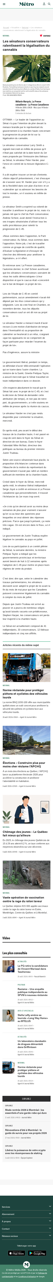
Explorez (26, 1098)
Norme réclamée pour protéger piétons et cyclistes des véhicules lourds (25, 693)
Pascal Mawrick (40, 976)
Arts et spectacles (25, 1011)
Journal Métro (27, 1117)
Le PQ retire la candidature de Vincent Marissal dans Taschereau (33, 968)
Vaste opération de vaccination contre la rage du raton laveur (23, 899)
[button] (3, 4)
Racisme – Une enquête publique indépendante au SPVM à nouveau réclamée (33, 992)
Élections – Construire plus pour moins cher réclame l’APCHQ (24, 764)
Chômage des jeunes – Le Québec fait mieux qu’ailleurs (25, 833)
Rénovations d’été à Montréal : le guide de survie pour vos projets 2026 (26, 1131)
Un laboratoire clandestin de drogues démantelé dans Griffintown (32, 1044)
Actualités (22, 961)
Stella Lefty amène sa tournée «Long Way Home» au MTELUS (33, 1018)
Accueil (6, 28)
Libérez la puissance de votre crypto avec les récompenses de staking (25, 1151)
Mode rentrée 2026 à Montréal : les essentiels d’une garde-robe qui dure (26, 1111)
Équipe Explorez (26, 1157)
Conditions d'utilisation (27, 1276)
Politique (21, 985)
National (25, 28)
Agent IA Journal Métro (28, 717)
